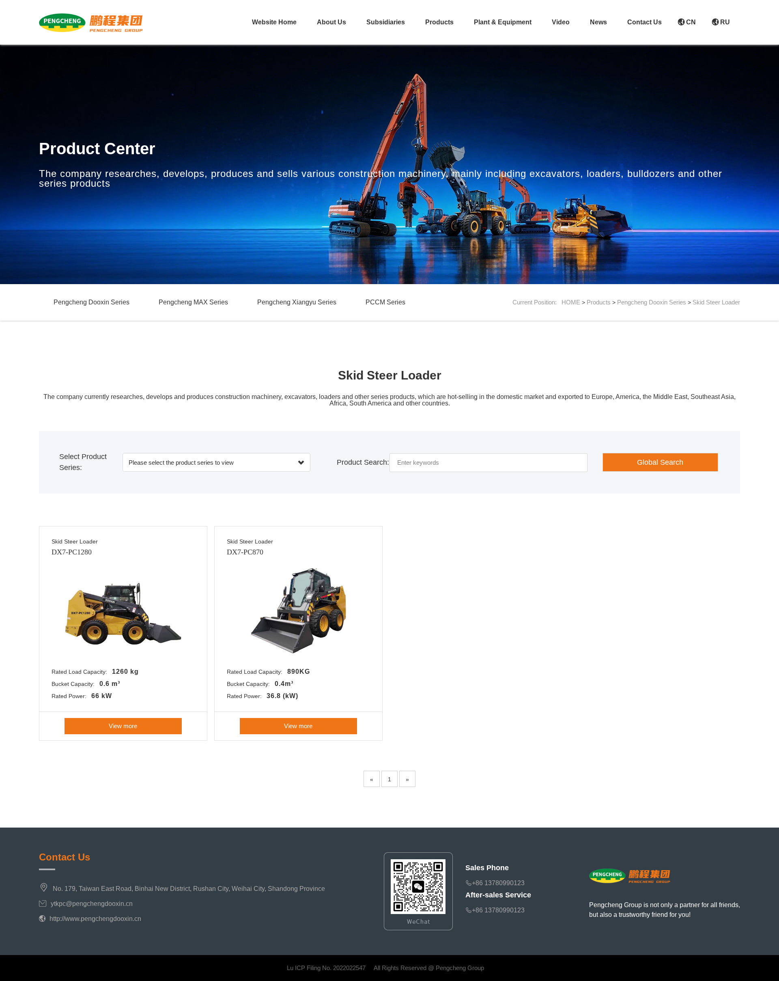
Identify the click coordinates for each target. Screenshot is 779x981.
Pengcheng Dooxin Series (91, 302)
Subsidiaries (385, 22)
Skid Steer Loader (716, 302)
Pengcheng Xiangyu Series (296, 302)
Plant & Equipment (503, 22)
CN (690, 22)
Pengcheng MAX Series (193, 302)
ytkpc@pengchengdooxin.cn (92, 903)
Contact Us (644, 22)
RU (724, 22)
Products (439, 22)
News (598, 22)
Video (561, 22)
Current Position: (537, 302)
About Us (331, 22)
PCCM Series (385, 302)
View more (123, 725)
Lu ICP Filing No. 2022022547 (326, 967)
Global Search (660, 462)
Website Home (274, 22)
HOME (571, 302)
